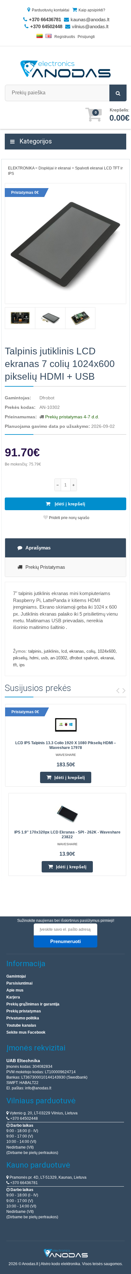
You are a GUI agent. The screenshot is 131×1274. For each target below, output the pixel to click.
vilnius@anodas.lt (90, 26)
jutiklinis (51, 651)
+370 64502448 (23, 1118)
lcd (64, 651)
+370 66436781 (23, 1183)
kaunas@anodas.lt (90, 19)
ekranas (76, 651)
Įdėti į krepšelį (69, 503)
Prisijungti (86, 37)
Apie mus (15, 990)
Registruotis (64, 37)
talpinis (34, 651)
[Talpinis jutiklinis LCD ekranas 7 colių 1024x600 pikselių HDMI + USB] (65, 243)
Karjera (13, 997)
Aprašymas (38, 547)
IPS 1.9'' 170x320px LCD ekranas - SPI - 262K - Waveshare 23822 (67, 834)
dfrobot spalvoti (84, 658)
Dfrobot (46, 397)
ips (22, 664)
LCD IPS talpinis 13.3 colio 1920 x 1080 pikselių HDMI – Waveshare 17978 (65, 745)
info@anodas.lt (38, 1088)
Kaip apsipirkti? (92, 10)
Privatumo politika (22, 1018)
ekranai (107, 658)
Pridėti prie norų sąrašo (68, 518)
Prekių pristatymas (45, 567)
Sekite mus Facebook (25, 1032)
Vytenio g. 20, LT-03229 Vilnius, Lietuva (43, 1113)
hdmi (34, 658)
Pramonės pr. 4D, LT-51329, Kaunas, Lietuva (47, 1177)
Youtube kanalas (21, 1025)
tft (15, 664)
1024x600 (106, 651)
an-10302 (58, 658)
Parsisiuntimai (19, 983)
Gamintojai (16, 976)
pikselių (20, 658)
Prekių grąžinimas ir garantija (32, 1004)
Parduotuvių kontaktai (50, 10)
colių (90, 651)
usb (44, 658)
